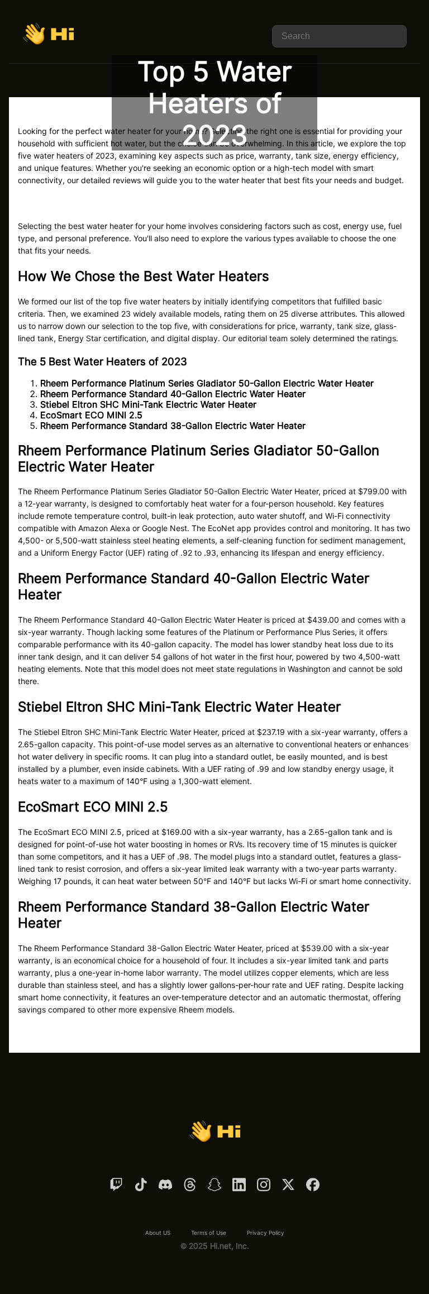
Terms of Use (208, 1232)
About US (157, 1232)
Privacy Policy (265, 1232)
